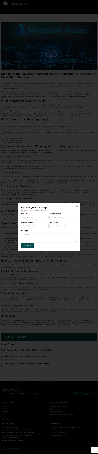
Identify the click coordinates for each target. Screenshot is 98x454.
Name (23, 214)
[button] (77, 206)
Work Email (53, 222)
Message (24, 231)
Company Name (55, 214)
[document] (49, 227)
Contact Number (27, 222)
